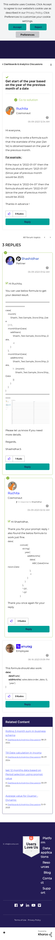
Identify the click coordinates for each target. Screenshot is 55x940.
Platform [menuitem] (46, 840)
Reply (27, 221)
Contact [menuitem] (46, 880)
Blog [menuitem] (47, 872)
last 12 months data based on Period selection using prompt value (24, 774)
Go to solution (28, 100)
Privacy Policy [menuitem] (34, 920)
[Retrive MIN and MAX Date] (50, 237)
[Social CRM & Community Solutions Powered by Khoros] (45, 933)
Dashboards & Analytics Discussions (23, 64)
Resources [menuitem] (45, 865)
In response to (30, 502)
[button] (17, 27)
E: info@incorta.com (11, 844)
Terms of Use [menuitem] (20, 920)
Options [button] (51, 64)
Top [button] (4, 933)
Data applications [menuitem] (46, 852)
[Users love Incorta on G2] (31, 846)
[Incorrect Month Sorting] (45, 237)
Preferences (27, 34)
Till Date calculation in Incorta (23, 752)
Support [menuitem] (46, 890)
